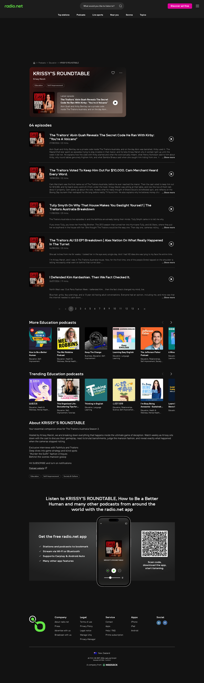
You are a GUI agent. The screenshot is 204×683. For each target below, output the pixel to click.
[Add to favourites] (113, 72)
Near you (114, 15)
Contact (109, 622)
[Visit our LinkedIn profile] (159, 622)
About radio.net (62, 622)
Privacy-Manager (88, 639)
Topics (143, 15)
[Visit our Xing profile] (165, 622)
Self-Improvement (55, 85)
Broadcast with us (63, 635)
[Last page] (144, 309)
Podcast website (36, 468)
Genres (129, 15)
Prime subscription (114, 635)
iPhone (134, 622)
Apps (108, 626)
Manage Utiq (86, 635)
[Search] (120, 6)
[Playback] (115, 102)
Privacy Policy (86, 626)
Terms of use (86, 622)
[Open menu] (197, 6)
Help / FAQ (110, 631)
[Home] (34, 63)
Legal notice (85, 631)
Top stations (63, 15)
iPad (133, 626)
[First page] (59, 309)
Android (134, 631)
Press (57, 626)
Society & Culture (71, 476)
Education (39, 85)
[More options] (120, 73)
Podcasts (81, 15)
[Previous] (162, 321)
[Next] (171, 321)
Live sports (97, 15)
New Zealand (104, 653)
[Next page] (138, 309)
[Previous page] (65, 309)
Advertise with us (62, 631)
